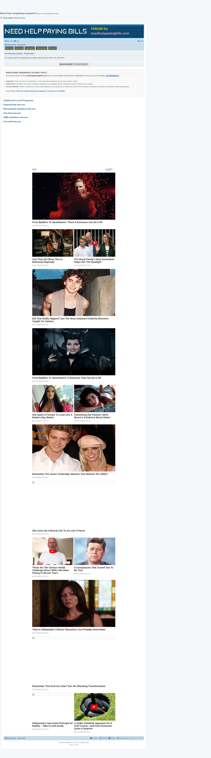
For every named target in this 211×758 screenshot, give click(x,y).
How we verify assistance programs (31, 91)
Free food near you (12, 113)
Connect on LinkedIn (56, 91)
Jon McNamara (112, 76)
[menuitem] (16, 41)
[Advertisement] (59, 6)
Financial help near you (14, 105)
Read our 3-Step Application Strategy (48, 13)
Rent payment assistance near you (19, 109)
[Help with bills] (73, 31)
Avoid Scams (19, 18)
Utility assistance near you (15, 117)
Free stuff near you (12, 122)
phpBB (67, 742)
